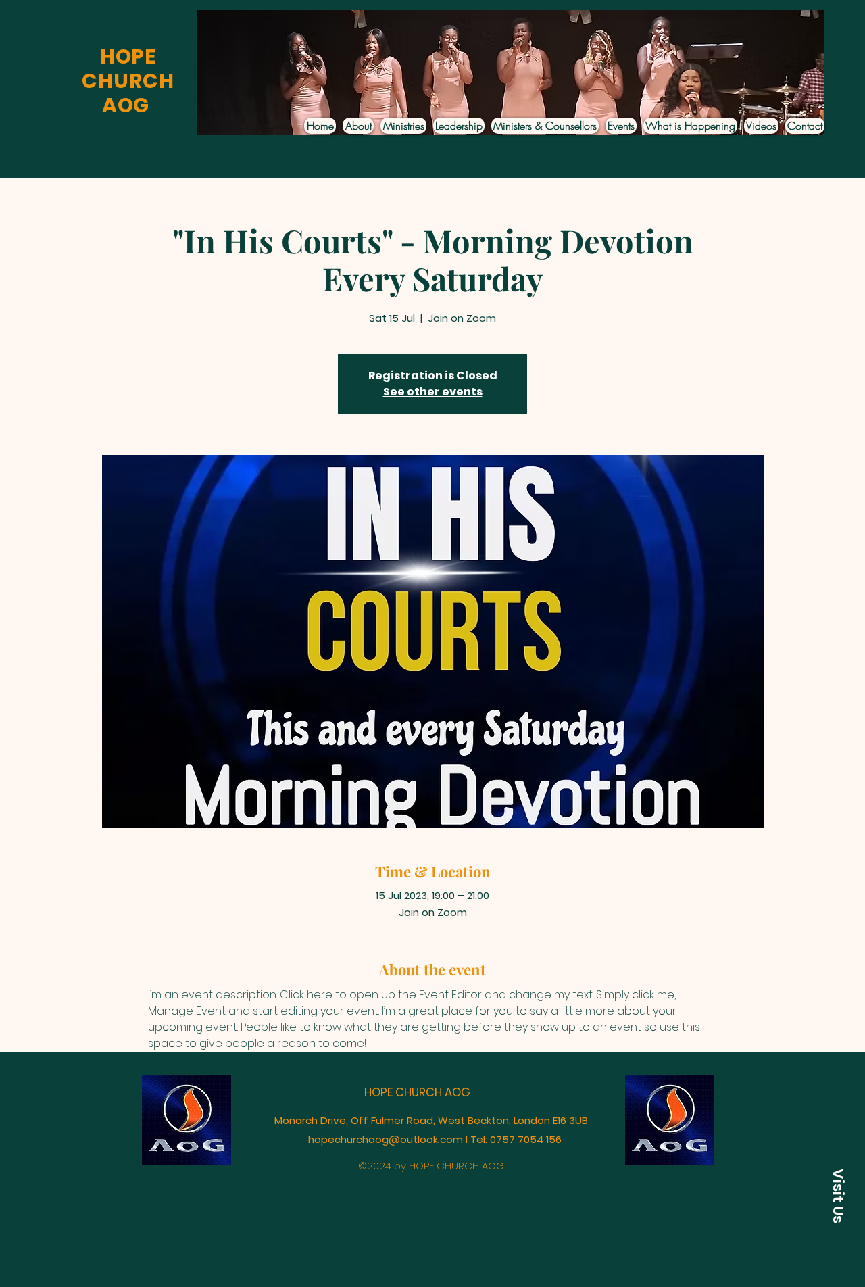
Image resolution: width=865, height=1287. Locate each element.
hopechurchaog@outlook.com (385, 1139)
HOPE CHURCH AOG (417, 1092)
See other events (433, 391)
